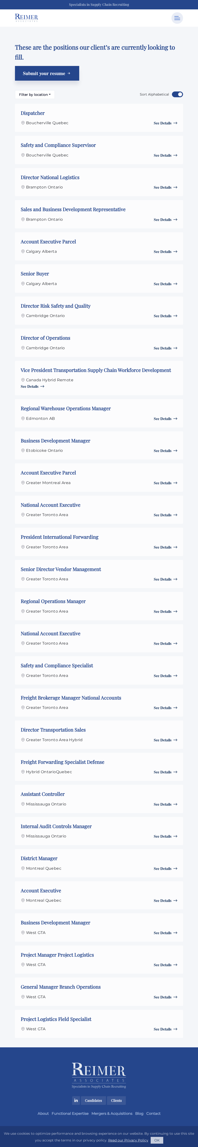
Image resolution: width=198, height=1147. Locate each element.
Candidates (93, 1100)
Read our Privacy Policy (128, 1140)
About (43, 1113)
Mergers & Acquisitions (112, 1113)
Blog (139, 1113)
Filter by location (33, 94)
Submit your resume (44, 73)
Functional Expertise (70, 1113)
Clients (116, 1100)
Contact (153, 1113)
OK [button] (157, 1140)
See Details (162, 123)
